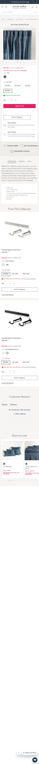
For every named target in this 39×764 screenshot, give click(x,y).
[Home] (19, 8)
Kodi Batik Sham (7, 466)
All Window (10, 19)
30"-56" (6, 274)
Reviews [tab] (4, 405)
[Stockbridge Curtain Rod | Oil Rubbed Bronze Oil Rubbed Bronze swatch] (7, 264)
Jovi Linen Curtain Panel (31, 19)
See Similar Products (30, 278)
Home (3, 19)
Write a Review (21, 414)
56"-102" (15, 274)
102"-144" (25, 274)
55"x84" (8, 86)
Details (13, 127)
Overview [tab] (12, 161)
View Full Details (8, 295)
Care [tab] (29, 161)
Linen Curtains (19, 19)
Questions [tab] (13, 405)
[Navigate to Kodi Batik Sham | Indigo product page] (12, 449)
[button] (5, 252)
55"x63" (8, 90)
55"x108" (18, 86)
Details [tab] (22, 161)
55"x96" (28, 86)
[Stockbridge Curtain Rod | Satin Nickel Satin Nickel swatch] (3, 353)
